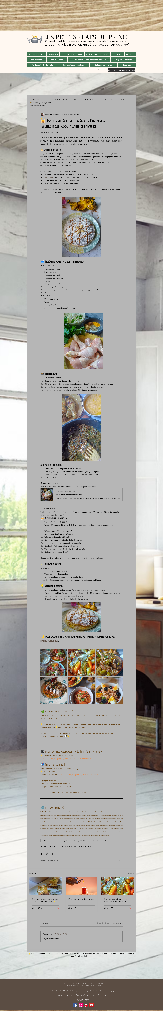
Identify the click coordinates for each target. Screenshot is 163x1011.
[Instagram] (81, 1005)
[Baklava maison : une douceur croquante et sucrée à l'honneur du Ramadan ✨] (45, 886)
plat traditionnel (83, 841)
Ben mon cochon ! (108, 99)
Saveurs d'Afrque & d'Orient (50, 846)
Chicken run (65, 846)
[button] (53, 54)
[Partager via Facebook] (41, 854)
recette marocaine (107, 841)
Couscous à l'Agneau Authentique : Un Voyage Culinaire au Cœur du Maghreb (115, 900)
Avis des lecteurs (96, 985)
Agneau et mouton (91, 99)
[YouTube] (91, 1005)
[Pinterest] (86, 1005)
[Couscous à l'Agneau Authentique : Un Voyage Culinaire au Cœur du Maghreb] (117, 886)
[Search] (98, 70)
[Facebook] (75, 1005)
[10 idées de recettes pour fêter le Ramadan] (82, 886)
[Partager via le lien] (47, 854)
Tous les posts (34, 99)
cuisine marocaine (55, 841)
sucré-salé (95, 841)
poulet (44, 841)
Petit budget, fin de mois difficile (80, 846)
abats (45, 99)
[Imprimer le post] (52, 854)
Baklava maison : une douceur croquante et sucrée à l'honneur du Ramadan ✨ (45, 900)
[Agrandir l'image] (53, 662)
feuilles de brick (70, 841)
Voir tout (131, 873)
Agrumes (77, 99)
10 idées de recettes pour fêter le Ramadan (81, 899)
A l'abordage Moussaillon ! (61, 99)
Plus (120, 99)
